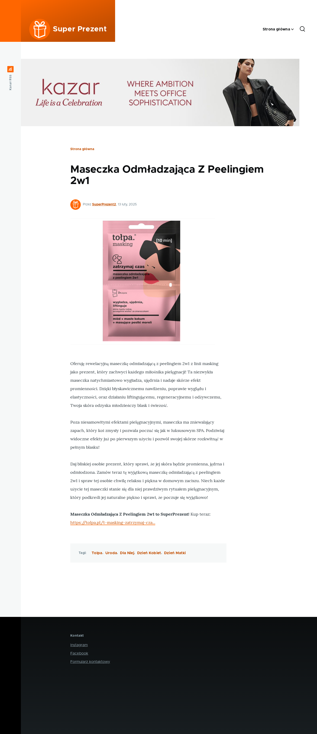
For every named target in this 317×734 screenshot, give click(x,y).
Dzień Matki (175, 553)
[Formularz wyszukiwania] (302, 29)
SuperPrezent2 (104, 204)
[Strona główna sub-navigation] (295, 29)
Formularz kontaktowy (90, 662)
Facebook (79, 653)
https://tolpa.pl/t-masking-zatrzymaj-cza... (112, 522)
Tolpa (97, 553)
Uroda (111, 553)
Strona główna (82, 149)
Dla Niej (127, 553)
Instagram (79, 645)
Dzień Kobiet (149, 553)
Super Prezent (80, 29)
